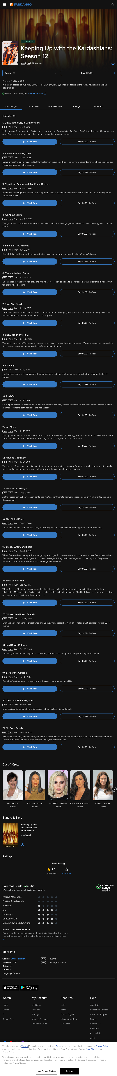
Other (13, 958)
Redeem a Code (39, 1023)
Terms (58, 1046)
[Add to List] (113, 63)
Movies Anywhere (69, 1019)
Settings (35, 1014)
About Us (94, 1005)
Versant (24, 1046)
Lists (63, 1005)
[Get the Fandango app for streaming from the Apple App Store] (10, 987)
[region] (58, 1059)
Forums (93, 1019)
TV (4, 1014)
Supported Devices (99, 1009)
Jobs (92, 1038)
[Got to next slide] (114, 789)
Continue (69, 1071)
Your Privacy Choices (47, 1071)
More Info (98, 106)
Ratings (76, 106)
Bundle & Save (55, 106)
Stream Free (8, 1019)
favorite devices (35, 93)
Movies (6, 1009)
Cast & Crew (33, 106)
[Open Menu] (4, 4)
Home (5, 1005)
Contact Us (95, 1023)
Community (51, 873)
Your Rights (91, 1049)
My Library (36, 1005)
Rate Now (66, 873)
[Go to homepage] (21, 5)
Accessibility (95, 1033)
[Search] (113, 5)
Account (36, 1009)
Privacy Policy (102, 1046)
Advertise (94, 1028)
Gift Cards (65, 1023)
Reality (21, 958)
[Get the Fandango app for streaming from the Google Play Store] (29, 987)
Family (64, 1009)
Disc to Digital (67, 1014)
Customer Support (98, 1014)
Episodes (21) (11, 106)
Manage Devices (39, 1019)
